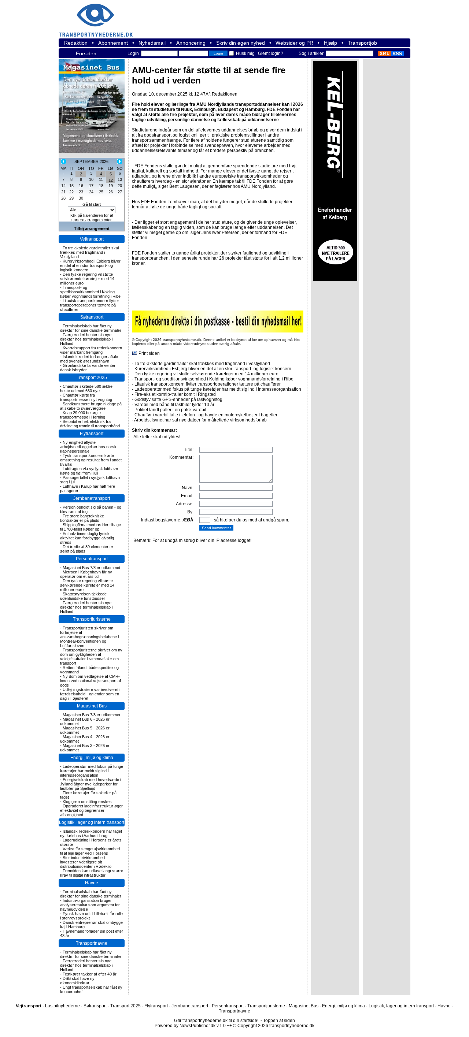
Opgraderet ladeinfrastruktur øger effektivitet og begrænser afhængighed (91, 810)
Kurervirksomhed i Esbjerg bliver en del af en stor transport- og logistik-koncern (90, 265)
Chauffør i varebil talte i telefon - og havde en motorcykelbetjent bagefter (205, 414)
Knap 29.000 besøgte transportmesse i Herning (82, 414)
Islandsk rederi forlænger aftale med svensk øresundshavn (89, 358)
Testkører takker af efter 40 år (90, 974)
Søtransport (91, 317)
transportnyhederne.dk (99, 15)
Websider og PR (294, 43)
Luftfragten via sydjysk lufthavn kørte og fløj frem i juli (89, 471)
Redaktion (76, 43)
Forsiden (86, 53)
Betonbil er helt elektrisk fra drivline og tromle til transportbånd (90, 423)
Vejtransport (92, 239)
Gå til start (91, 204)
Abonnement (113, 43)
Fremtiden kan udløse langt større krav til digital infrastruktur (91, 873)
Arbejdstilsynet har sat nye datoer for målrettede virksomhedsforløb (200, 420)
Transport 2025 (92, 377)
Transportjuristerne (92, 619)
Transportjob (362, 43)
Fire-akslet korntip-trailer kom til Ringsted (175, 394)
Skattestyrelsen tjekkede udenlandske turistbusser (83, 596)
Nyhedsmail (152, 43)
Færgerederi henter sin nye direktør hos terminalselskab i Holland (86, 339)
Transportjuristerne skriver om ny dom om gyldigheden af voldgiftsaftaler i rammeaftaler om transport (91, 656)
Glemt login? (270, 53)
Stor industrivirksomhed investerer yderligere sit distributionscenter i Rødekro (85, 862)
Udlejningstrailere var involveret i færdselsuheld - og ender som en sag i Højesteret (90, 693)
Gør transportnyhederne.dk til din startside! (216, 1020)
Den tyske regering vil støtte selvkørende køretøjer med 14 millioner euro (87, 278)
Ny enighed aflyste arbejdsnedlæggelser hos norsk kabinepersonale (88, 446)
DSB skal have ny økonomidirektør (77, 980)
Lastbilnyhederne (62, 1005)
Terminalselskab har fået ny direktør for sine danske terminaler (90, 328)
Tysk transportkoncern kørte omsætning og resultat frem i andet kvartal (91, 460)
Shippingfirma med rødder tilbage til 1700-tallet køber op (90, 527)
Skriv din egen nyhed (240, 43)
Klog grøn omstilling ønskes (87, 801)
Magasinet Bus (92, 706)
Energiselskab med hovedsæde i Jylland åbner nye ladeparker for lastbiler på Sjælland (90, 784)
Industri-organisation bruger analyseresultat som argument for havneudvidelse (90, 904)
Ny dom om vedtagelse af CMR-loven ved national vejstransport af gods (90, 680)
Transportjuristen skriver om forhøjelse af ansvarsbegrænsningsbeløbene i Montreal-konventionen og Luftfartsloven (89, 637)
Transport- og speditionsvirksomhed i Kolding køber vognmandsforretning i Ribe (90, 291)
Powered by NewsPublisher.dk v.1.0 (190, 1025)
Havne (91, 882)
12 (110, 180)
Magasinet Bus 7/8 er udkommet (91, 567)
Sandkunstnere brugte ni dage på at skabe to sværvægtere (91, 406)
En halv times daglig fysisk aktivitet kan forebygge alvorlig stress (87, 537)
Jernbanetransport (91, 498)
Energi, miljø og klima (91, 757)
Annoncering (191, 43)
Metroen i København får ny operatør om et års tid (86, 574)
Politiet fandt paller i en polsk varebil (170, 409)
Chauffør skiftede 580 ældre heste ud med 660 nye (86, 388)
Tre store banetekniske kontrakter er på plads (82, 518)
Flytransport (91, 433)
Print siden (149, 353)
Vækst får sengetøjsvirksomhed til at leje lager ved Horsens (90, 851)
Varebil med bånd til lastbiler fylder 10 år (174, 404)
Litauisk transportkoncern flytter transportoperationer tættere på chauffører (89, 305)
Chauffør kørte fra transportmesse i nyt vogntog (86, 397)
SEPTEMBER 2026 (91, 161)
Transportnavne (91, 943)
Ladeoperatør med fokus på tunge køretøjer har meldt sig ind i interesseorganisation (91, 770)
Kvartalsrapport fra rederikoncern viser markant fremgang (91, 350)
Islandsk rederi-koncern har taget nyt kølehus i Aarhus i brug (91, 833)
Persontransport (92, 558)
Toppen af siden (279, 1020)
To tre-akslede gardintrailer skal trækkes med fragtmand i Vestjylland (89, 252)
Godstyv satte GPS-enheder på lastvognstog (178, 399)
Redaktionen (224, 94)
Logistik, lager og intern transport (91, 822)
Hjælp (330, 43)
